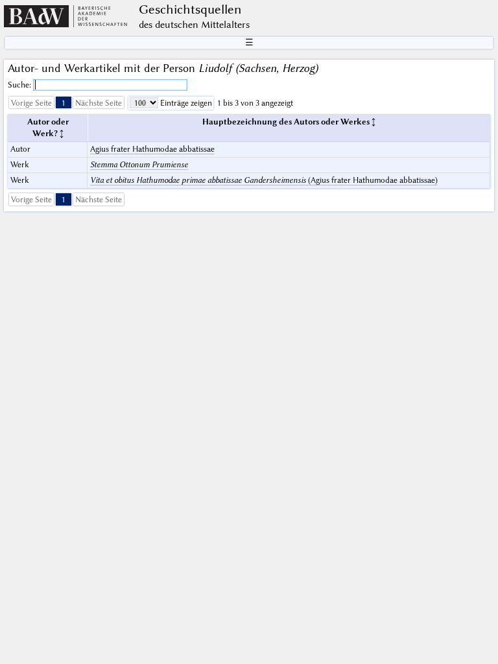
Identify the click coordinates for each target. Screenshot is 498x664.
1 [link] (63, 103)
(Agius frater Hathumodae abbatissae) (264, 180)
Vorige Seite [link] (31, 103)
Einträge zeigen (185, 103)
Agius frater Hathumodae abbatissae (152, 149)
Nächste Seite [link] (98, 103)
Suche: (20, 84)
